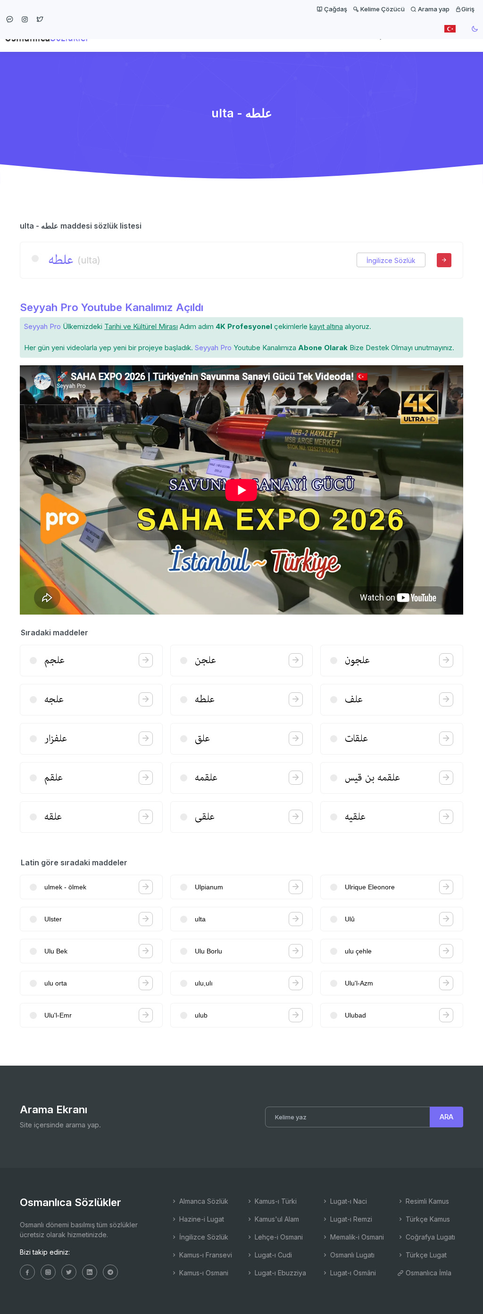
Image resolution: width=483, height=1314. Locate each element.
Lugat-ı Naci (347, 1201)
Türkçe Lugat (425, 1255)
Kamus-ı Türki (275, 1201)
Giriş (468, 9)
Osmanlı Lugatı (351, 1255)
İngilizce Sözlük (391, 260)
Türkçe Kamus (427, 1219)
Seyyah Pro (42, 326)
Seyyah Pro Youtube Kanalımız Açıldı (111, 307)
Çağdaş (335, 9)
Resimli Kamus (426, 1201)
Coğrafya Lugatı (429, 1237)
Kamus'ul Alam (276, 1219)
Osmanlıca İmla (427, 1273)
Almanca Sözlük (202, 1201)
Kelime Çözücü (382, 9)
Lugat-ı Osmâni (352, 1273)
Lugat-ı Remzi (350, 1219)
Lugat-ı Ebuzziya (279, 1273)
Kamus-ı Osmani (202, 1273)
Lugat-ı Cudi (272, 1255)
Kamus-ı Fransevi (204, 1255)
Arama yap (433, 9)
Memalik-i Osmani (356, 1237)
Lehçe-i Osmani (278, 1237)
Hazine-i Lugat (200, 1219)
